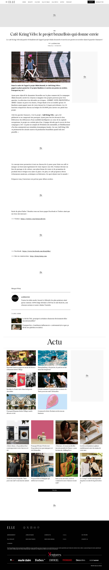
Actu (54, 342)
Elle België (10, 539)
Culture (37, 2)
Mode (24, 2)
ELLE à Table (46, 2)
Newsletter (99, 2)
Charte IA (85, 539)
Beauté (30, 2)
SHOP (91, 2)
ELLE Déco (55, 2)
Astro (62, 2)
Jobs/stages (30, 535)
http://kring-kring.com (38, 256)
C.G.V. (64, 539)
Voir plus (54, 490)
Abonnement (11, 535)
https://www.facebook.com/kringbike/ (36, 251)
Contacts (47, 535)
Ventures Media (49, 539)
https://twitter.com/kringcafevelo (33, 219)
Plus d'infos (61, 549)
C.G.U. (65, 535)
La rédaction (55, 43)
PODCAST (69, 2)
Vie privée (85, 535)
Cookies (9, 543)
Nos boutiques (30, 539)
